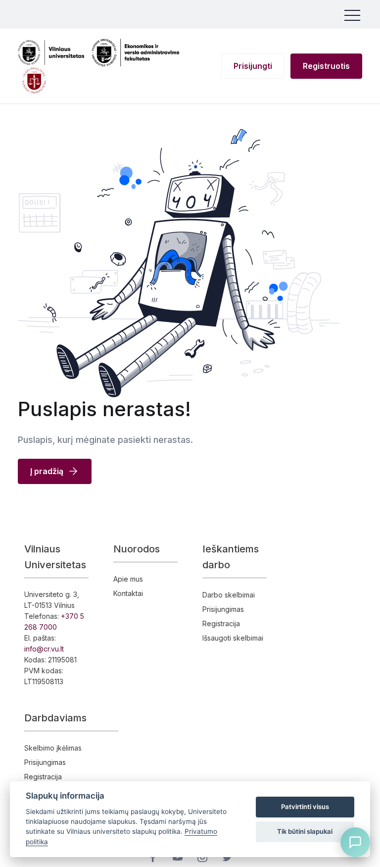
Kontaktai (128, 593)
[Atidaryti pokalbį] (355, 842)
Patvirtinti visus (305, 807)
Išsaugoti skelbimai (232, 638)
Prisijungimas (223, 609)
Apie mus (128, 579)
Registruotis (326, 66)
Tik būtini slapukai (304, 831)
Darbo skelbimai (228, 595)
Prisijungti (253, 66)
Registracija (221, 623)
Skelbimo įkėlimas (53, 748)
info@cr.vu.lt (44, 649)
